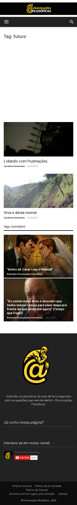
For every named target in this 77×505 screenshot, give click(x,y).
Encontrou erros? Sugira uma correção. (32, 494)
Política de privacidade (48, 486)
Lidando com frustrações (25, 161)
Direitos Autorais (22, 486)
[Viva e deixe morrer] (38, 191)
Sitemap (62, 494)
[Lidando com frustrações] (38, 139)
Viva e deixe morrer (20, 212)
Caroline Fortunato (14, 166)
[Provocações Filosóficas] (38, 8)
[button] (6, 22)
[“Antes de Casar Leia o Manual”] (38, 256)
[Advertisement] (38, 81)
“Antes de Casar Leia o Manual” (30, 269)
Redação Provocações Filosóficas (25, 274)
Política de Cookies (37, 490)
